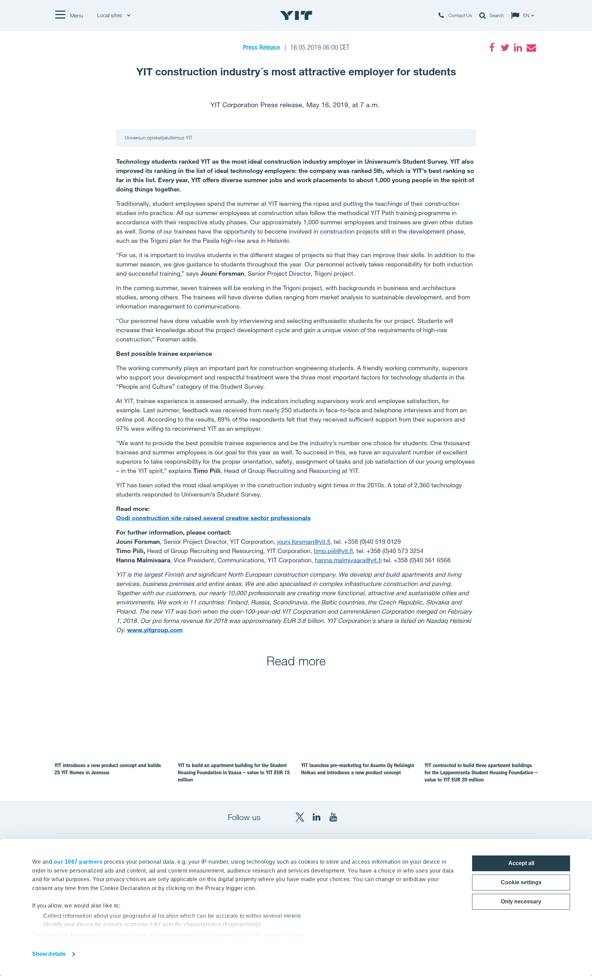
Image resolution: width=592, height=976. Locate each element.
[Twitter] (505, 47)
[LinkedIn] (518, 47)
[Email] (531, 47)
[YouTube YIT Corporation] (333, 817)
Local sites (110, 15)
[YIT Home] (296, 15)
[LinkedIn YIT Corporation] (316, 817)
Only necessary (521, 901)
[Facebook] (492, 47)
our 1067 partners (78, 862)
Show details (49, 954)
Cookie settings (521, 882)
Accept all (521, 863)
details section (284, 935)
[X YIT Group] (299, 817)
